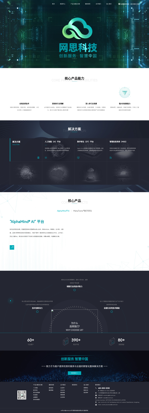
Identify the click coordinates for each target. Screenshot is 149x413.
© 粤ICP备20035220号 (66, 410)
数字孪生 (35, 390)
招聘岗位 (86, 387)
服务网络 (51, 390)
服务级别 (51, 387)
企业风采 (62, 397)
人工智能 (35, 387)
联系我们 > (74, 373)
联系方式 (86, 390)
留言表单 (86, 392)
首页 (53, 4)
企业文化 (62, 390)
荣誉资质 (62, 394)
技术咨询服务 (36, 399)
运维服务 (35, 397)
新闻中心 (62, 4)
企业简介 (62, 387)
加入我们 (109, 4)
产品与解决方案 (75, 4)
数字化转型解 (36, 392)
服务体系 (87, 4)
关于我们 (98, 4)
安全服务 (35, 394)
